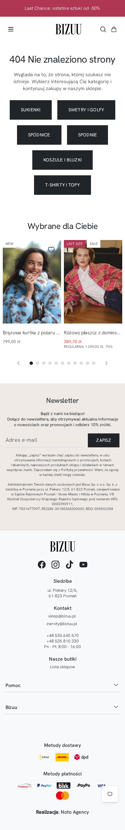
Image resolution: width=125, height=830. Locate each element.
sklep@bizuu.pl (62, 616)
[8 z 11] (75, 363)
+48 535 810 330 (63, 641)
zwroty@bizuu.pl (62, 624)
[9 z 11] (81, 363)
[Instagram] (55, 564)
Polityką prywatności (77, 470)
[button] (113, 29)
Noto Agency (75, 812)
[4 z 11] (50, 363)
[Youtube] (83, 564)
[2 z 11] (37, 363)
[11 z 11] (93, 363)
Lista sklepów (62, 667)
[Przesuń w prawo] (106, 363)
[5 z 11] (56, 363)
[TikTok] (69, 564)
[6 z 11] (62, 363)
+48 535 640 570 (63, 635)
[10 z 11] (87, 363)
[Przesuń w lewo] (18, 363)
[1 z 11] (31, 363)
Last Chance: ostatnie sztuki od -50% (62, 8)
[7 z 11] (68, 363)
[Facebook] (42, 564)
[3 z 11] (43, 363)
